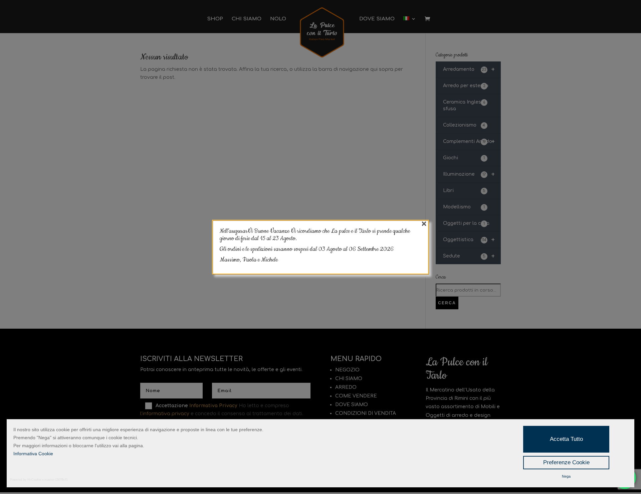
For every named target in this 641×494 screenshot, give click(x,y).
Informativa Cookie (33, 453)
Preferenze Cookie (566, 462)
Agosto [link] (335, 249)
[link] (371, 249)
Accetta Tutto (566, 439)
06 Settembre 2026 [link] (371, 249)
